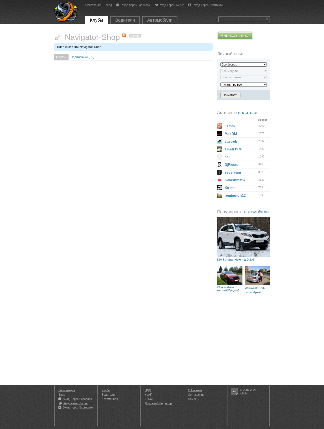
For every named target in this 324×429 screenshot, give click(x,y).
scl (227, 157)
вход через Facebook (136, 5)
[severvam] (219, 172)
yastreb (231, 141)
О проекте (195, 390)
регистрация (93, 5)
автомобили (256, 211)
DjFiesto (231, 165)
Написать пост (235, 35)
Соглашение (196, 394)
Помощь (193, 399)
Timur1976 (233, 149)
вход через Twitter (172, 5)
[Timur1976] (219, 149)
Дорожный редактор (158, 403)
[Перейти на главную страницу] (66, 12)
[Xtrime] (219, 187)
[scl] (219, 156)
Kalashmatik (235, 180)
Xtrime (230, 188)
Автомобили (159, 20)
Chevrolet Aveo (228, 289)
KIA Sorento (235, 259)
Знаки (149, 399)
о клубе (135, 35)
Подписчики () (82, 57)
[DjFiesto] (219, 164)
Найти (267, 19)
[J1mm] (219, 126)
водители (247, 112)
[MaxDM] (219, 133)
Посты (61, 57)
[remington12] (219, 195)
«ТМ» (243, 393)
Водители (125, 20)
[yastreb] (219, 141)
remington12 (235, 195)
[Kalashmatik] (219, 180)
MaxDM (231, 134)
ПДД (148, 390)
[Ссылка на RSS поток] (125, 34)
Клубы (96, 20)
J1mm (230, 126)
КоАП (148, 394)
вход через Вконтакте (208, 5)
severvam (233, 172)
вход (109, 5)
